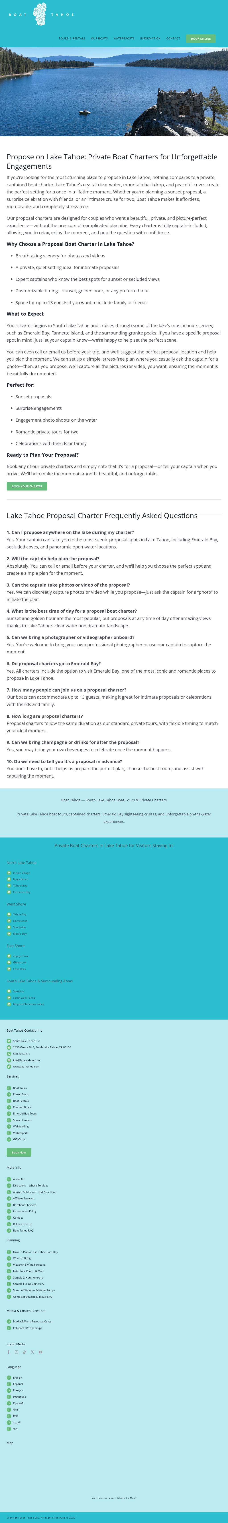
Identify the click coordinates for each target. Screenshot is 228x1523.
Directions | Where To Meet (30, 1185)
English (17, 1377)
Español (18, 1384)
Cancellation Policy (24, 1211)
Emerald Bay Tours (25, 1113)
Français (18, 1390)
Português (19, 1397)
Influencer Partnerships (27, 1328)
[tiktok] (24, 1352)
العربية (16, 1422)
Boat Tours (20, 1088)
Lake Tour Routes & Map (28, 1271)
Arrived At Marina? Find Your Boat (34, 1192)
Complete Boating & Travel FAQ (32, 1297)
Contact (18, 1217)
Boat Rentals (21, 1101)
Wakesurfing (21, 1126)
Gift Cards (19, 1139)
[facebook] (8, 1352)
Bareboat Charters (24, 1205)
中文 (15, 1410)
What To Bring (22, 1258)
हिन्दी (15, 1416)
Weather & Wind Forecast (29, 1264)
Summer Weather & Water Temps (34, 1290)
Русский (18, 1403)
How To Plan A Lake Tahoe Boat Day (35, 1252)
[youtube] (40, 1352)
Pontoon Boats (22, 1107)
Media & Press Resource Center (33, 1321)
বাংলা (15, 1429)
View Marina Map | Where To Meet (114, 1497)
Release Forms (22, 1224)
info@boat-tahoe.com (26, 1060)
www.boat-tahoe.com (26, 1066)
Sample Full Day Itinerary (28, 1284)
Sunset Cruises (22, 1120)
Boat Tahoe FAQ (23, 1230)
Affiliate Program (23, 1198)
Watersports (20, 1133)
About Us (18, 1179)
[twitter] (32, 1352)
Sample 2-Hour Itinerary (28, 1277)
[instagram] (16, 1352)
